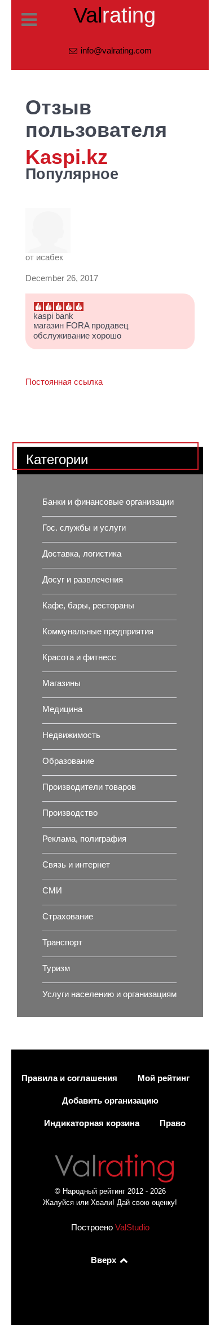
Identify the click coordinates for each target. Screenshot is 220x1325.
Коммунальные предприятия (97, 631)
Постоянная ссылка (64, 381)
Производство (70, 812)
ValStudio (132, 1227)
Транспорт (62, 942)
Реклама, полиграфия (84, 838)
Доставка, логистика (81, 553)
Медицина (62, 709)
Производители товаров (89, 787)
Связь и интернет (76, 864)
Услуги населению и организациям (109, 994)
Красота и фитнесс (79, 657)
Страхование (67, 916)
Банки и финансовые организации (108, 501)
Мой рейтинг (164, 1078)
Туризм (56, 968)
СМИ (52, 890)
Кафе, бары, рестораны (88, 605)
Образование (68, 761)
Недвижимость (71, 735)
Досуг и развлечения (82, 579)
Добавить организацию (110, 1100)
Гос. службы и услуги (84, 527)
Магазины (61, 683)
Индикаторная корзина (91, 1123)
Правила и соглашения (69, 1078)
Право (173, 1123)
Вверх (104, 1260)
